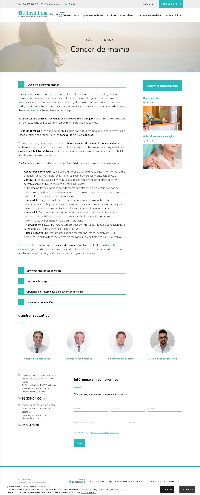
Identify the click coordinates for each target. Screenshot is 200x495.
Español (145, 3)
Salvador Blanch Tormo (120, 358)
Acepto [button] (167, 489)
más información (88, 492)
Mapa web (94, 481)
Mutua (132, 422)
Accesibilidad (153, 481)
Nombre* (78, 408)
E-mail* (151, 408)
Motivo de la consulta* (83, 422)
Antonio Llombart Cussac (38, 358)
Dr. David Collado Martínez (162, 358)
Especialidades (127, 15)
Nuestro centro (71, 15)
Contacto (74, 4)
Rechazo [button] (187, 489)
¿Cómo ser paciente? (93, 15)
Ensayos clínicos (173, 15)
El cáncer (111, 15)
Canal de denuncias (170, 481)
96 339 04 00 (30, 4)
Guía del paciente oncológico (158, 136)
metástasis (32, 110)
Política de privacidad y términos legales (105, 433)
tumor (21, 102)
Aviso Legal (107, 481)
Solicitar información (162, 85)
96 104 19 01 (30, 425)
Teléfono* (115, 408)
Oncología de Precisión (150, 15)
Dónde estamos (53, 4)
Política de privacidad (124, 481)
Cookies (140, 481)
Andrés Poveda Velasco (79, 358)
